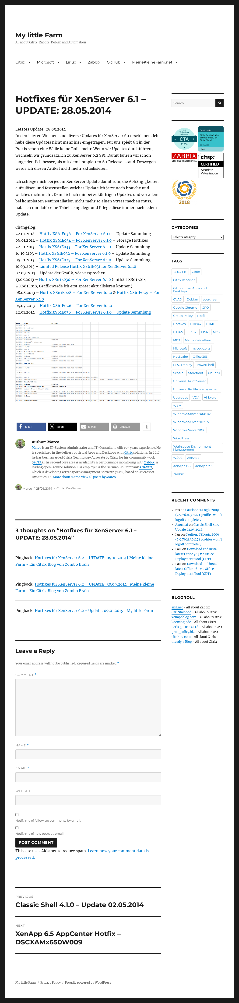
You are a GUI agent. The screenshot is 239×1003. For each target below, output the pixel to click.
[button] (31, 427)
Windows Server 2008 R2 (192, 414)
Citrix (20, 62)
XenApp (193, 457)
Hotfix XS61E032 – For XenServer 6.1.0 (75, 253)
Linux (71, 62)
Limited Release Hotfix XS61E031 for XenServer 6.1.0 (87, 266)
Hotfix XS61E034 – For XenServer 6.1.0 (76, 240)
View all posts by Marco (98, 477)
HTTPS (178, 332)
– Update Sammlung (131, 312)
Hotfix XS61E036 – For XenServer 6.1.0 (75, 233)
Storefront (195, 373)
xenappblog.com (184, 617)
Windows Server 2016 (189, 430)
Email (22, 768)
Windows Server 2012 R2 (191, 422)
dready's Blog (182, 642)
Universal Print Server (189, 381)
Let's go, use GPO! (185, 627)
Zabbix (94, 62)
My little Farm (39, 35)
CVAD (177, 299)
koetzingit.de (181, 622)
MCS (216, 332)
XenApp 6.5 (181, 466)
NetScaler (180, 356)
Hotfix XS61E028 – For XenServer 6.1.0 (76, 292)
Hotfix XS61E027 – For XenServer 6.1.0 (75, 260)
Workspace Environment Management (192, 448)
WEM (177, 405)
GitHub (113, 62)
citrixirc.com (181, 637)
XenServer (73, 488)
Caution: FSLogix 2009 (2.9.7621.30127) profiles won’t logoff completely (198, 515)
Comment (26, 675)
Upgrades (180, 397)
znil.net (177, 607)
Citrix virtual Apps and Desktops (190, 289)
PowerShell (205, 365)
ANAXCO (145, 467)
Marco (36, 448)
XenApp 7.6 (203, 466)
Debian (192, 299)
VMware (210, 397)
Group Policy (183, 316)
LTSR (204, 332)
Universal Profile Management (196, 389)
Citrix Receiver (184, 280)
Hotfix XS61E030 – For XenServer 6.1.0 (75, 279)
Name (22, 745)
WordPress (181, 438)
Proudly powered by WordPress (88, 983)
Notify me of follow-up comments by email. (48, 820)
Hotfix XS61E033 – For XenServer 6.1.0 (75, 246)
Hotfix (201, 316)
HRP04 (195, 324)
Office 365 (200, 356)
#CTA (37, 462)
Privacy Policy (50, 983)
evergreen (210, 299)
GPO (205, 307)
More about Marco (66, 477)
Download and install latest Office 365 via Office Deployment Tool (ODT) (196, 554)
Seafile (178, 373)
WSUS (178, 457)
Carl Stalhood (181, 612)
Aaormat (181, 525)
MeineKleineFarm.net (152, 62)
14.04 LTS (180, 272)
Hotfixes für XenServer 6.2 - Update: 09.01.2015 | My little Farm (94, 610)
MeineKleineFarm (198, 340)
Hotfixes (179, 324)
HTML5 (211, 324)
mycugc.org (201, 348)
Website (23, 791)
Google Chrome (185, 307)
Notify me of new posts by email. (39, 833)
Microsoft (45, 62)
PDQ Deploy (182, 365)
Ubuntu (214, 373)
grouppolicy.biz (183, 632)
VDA (196, 397)
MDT (176, 340)
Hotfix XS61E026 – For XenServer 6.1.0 (76, 305)
